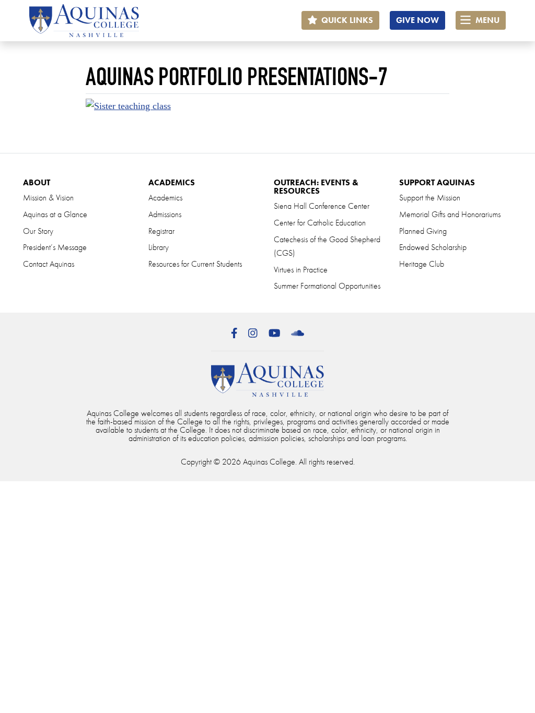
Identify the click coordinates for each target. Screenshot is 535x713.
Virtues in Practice (301, 269)
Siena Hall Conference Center (321, 205)
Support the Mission (429, 197)
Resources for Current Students (195, 263)
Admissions (164, 214)
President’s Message (55, 247)
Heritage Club (421, 263)
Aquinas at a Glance (55, 214)
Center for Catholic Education (320, 222)
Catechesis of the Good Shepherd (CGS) (327, 246)
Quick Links (346, 20)
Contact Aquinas (48, 263)
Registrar (161, 230)
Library (158, 247)
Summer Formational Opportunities (327, 285)
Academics (165, 197)
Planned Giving (423, 230)
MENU (486, 20)
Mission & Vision (48, 197)
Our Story (38, 230)
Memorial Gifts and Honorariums (450, 214)
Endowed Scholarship (433, 247)
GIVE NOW (417, 20)
